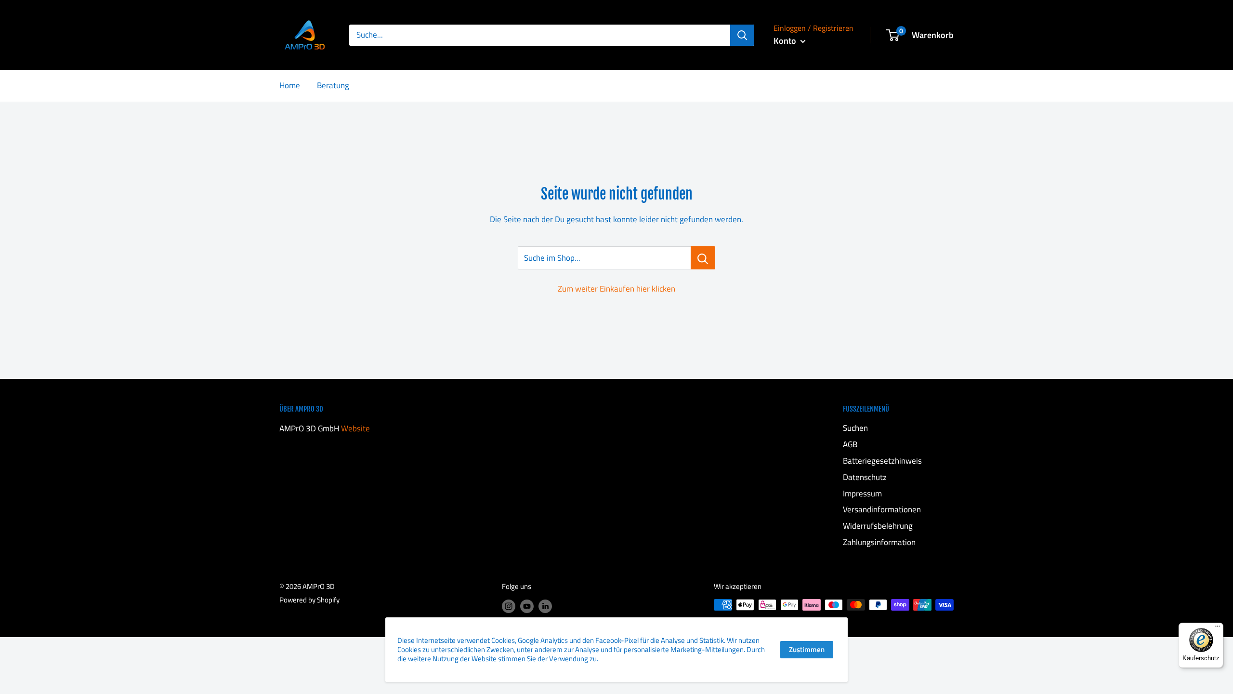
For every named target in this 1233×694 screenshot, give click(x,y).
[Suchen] (742, 35)
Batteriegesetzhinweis (882, 460)
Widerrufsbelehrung (878, 526)
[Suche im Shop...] (703, 257)
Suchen (855, 428)
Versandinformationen (882, 509)
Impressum (862, 493)
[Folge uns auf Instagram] (508, 606)
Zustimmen (807, 649)
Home (289, 85)
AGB (850, 444)
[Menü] (1217, 628)
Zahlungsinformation (879, 542)
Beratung (333, 85)
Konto (786, 40)
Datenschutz (865, 477)
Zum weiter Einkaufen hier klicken (616, 288)
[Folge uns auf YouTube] (527, 606)
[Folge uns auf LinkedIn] (545, 606)
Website (355, 428)
